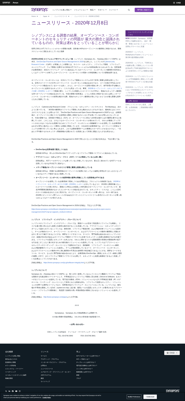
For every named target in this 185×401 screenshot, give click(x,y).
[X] (6, 391)
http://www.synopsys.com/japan (55, 297)
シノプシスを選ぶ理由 (61, 10)
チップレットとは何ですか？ (86, 362)
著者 (77, 375)
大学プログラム (46, 375)
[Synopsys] (6, 3)
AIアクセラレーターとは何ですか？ (88, 356)
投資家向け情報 (10, 362)
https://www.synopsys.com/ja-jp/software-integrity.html (63, 262)
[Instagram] (19, 391)
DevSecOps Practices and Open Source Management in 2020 (60, 62)
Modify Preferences (134, 397)
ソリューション (80, 10)
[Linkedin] (9, 391)
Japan (45, 16)
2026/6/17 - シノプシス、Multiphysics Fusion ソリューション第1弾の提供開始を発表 (139, 54)
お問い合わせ (133, 101)
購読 (42, 378)
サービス (44, 356)
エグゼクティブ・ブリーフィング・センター (56, 372)
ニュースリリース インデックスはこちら (140, 33)
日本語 (178, 3)
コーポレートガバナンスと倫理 (15, 375)
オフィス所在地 (10, 365)
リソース (112, 10)
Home (33, 16)
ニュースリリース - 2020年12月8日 (86, 16)
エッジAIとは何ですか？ (84, 369)
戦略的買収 (9, 378)
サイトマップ (45, 381)
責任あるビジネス (11, 359)
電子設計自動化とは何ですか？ (86, 365)
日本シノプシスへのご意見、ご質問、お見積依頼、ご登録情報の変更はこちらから (139, 107)
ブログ (78, 378)
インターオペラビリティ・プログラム (53, 362)
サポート (101, 10)
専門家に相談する (144, 10)
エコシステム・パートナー (14, 369)
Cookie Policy (47, 397)
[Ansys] (15, 3)
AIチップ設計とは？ (83, 359)
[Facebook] (13, 391)
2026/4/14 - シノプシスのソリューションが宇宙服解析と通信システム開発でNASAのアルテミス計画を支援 (139, 79)
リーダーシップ (10, 372)
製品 (92, 10)
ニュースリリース (60, 16)
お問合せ (44, 365)
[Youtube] (16, 391)
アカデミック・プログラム (50, 359)
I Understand (150, 397)
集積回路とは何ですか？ (84, 372)
